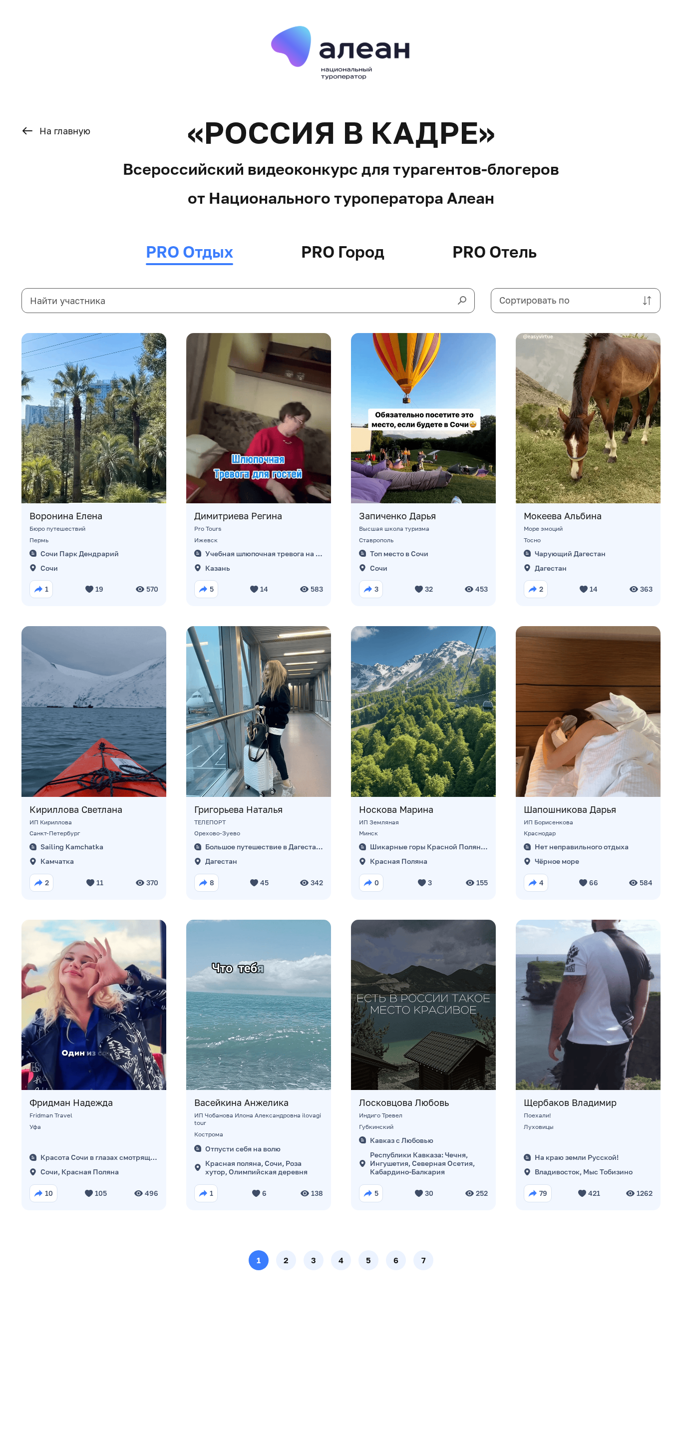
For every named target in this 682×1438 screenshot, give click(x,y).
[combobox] (575, 301)
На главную (64, 130)
